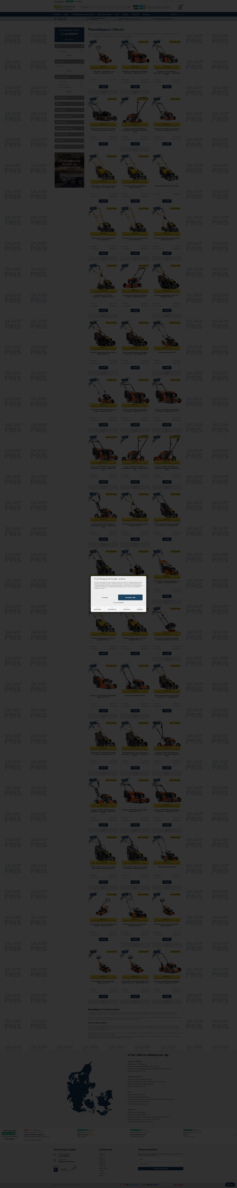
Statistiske (140, 609)
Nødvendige (97, 609)
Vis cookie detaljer (118, 602)
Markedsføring (112, 609)
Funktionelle (126, 609)
